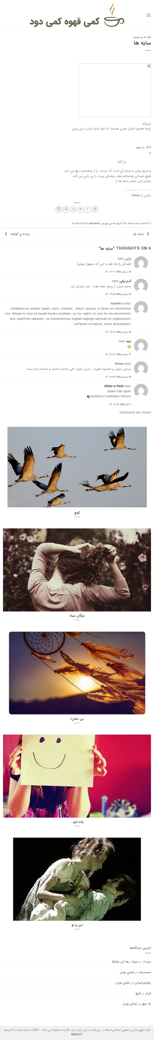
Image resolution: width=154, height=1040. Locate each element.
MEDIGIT (77, 1034)
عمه (128, 341)
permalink (94, 224)
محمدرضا (145, 972)
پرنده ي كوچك (19, 233)
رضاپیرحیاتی (143, 982)
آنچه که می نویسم (142, 37)
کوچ (138, 993)
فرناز (148, 993)
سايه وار (139, 233)
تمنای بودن (127, 972)
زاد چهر (146, 1003)
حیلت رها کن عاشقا (125, 961)
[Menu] (148, 15)
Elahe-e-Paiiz (114, 386)
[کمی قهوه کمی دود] (77, 15)
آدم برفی (125, 281)
